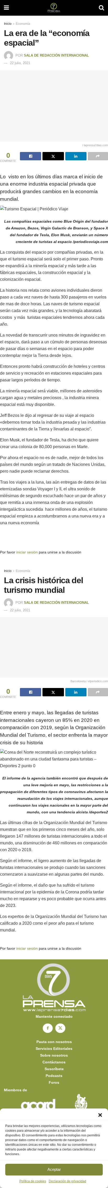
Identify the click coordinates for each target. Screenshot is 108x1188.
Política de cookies (32, 1181)
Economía (23, 24)
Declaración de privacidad (67, 1181)
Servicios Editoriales (54, 1048)
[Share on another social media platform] (98, 156)
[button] (100, 1115)
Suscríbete (54, 1069)
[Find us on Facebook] (48, 1028)
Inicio (8, 24)
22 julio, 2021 (20, 63)
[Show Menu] (6, 8)
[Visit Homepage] (54, 8)
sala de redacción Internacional (56, 55)
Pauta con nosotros (54, 1042)
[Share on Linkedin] (76, 156)
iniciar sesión (27, 552)
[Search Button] (101, 8)
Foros (54, 1082)
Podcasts (54, 1076)
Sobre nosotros (54, 1055)
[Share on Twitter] (53, 156)
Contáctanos (54, 1062)
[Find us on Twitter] (60, 1028)
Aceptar (54, 1169)
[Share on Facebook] (30, 156)
